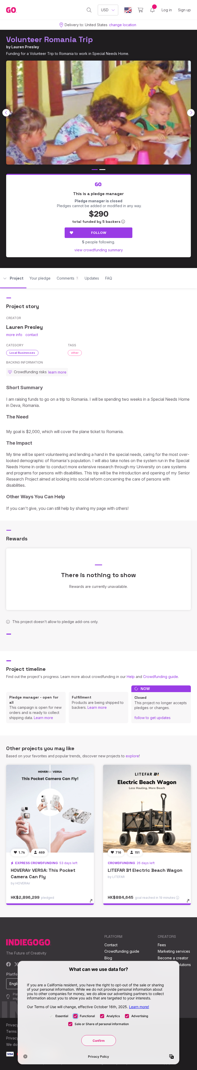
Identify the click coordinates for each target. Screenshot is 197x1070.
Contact (110, 945)
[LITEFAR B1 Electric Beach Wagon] (147, 809)
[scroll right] (191, 113)
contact (31, 334)
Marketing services (174, 951)
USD (105, 10)
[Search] (89, 10)
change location (122, 25)
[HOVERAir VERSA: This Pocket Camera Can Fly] (50, 809)
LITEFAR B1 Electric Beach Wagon (145, 870)
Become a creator (173, 958)
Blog (108, 958)
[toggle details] (93, 903)
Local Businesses (22, 353)
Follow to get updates (152, 717)
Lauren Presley (25, 47)
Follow (98, 233)
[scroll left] (6, 113)
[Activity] (152, 10)
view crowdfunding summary (98, 250)
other (74, 353)
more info (14, 334)
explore (132, 756)
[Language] (128, 10)
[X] (16, 964)
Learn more (43, 717)
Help (131, 676)
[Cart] (140, 10)
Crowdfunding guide (160, 676)
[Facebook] (8, 964)
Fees (162, 945)
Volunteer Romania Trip (49, 39)
